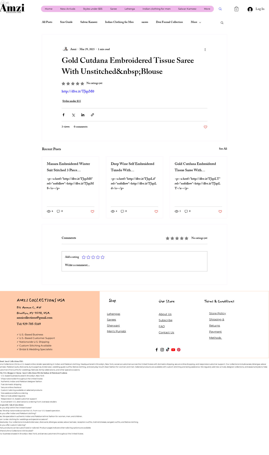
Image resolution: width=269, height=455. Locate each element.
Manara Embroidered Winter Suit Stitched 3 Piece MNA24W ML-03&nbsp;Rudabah (68, 167)
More (194, 22)
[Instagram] (162, 349)
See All (223, 149)
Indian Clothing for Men (119, 22)
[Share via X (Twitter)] (73, 115)
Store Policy (217, 313)
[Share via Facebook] (63, 115)
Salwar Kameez (88, 22)
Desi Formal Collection (169, 22)
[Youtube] (173, 349)
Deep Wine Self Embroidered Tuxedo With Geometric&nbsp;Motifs (132, 167)
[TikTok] (167, 349)
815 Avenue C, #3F (29, 307)
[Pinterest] (178, 349)
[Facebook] (156, 349)
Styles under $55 (71, 101)
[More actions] (205, 49)
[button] (236, 8)
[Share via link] (92, 115)
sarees (145, 22)
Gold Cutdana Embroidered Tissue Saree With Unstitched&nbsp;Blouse (195, 167)
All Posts (47, 22)
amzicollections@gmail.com (34, 318)
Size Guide (66, 22)
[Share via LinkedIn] (83, 115)
